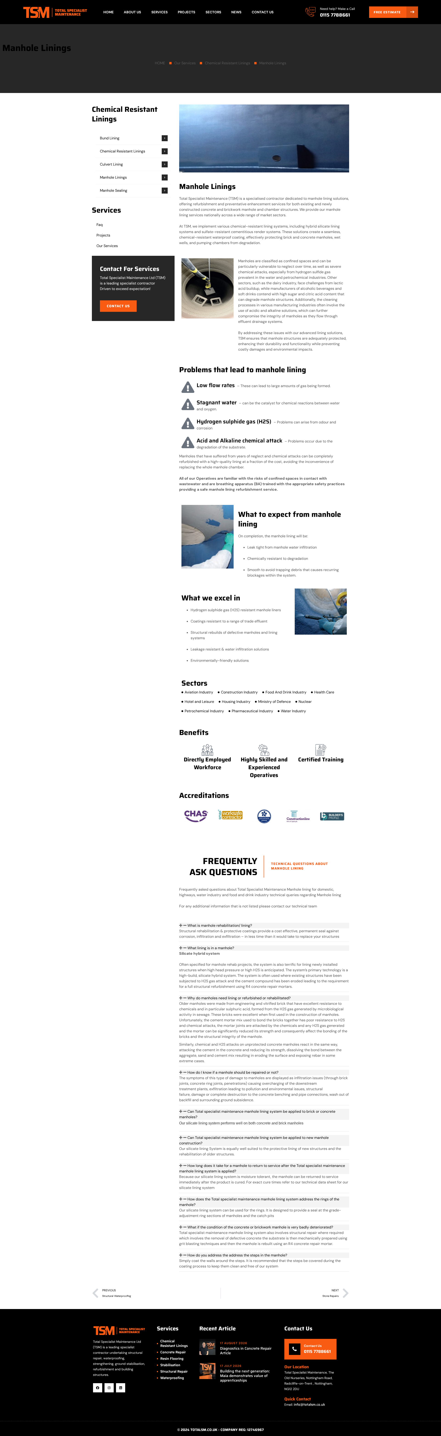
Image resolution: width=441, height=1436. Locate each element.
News (236, 12)
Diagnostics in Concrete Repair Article (245, 1350)
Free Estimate (388, 12)
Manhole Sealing (113, 190)
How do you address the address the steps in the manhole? (237, 1255)
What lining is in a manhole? (210, 948)
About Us (132, 12)
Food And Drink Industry (286, 692)
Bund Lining (109, 138)
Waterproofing (172, 1378)
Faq (99, 224)
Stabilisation (170, 1365)
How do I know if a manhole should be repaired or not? (232, 1072)
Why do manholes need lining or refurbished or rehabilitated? (239, 998)
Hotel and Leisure (199, 701)
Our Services (185, 63)
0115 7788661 (335, 15)
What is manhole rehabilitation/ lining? (219, 925)
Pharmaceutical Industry (252, 711)
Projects (186, 12)
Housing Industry (236, 701)
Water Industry (293, 711)
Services (159, 12)
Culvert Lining (111, 164)
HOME (160, 63)
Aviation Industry (199, 692)
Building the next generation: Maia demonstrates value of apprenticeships (245, 1376)
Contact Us (263, 12)
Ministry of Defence (274, 701)
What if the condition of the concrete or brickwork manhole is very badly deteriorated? (260, 1227)
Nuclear (305, 701)
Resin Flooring (172, 1358)
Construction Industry (239, 692)
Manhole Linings (272, 63)
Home (108, 12)
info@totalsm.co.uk (309, 1404)
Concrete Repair (173, 1352)
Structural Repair (174, 1371)
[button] (118, 306)
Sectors (213, 12)
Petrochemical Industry (204, 711)
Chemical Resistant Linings (227, 63)
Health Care (324, 692)
